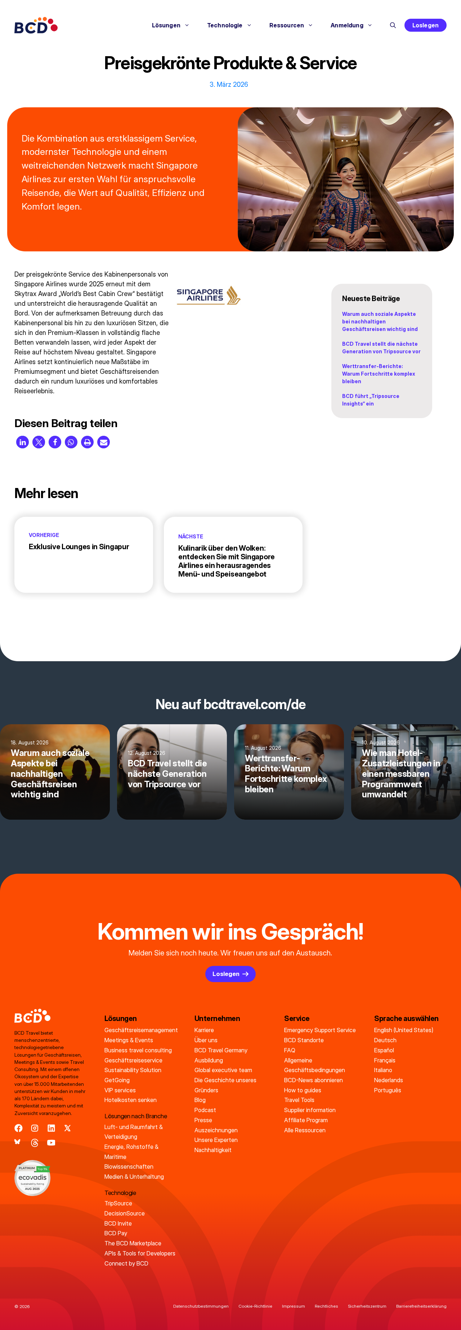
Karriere (204, 1030)
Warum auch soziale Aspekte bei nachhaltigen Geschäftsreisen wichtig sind (380, 321)
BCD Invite (118, 1223)
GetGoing (117, 1080)
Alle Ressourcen (305, 1130)
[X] (67, 1128)
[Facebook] (18, 1128)
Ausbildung (208, 1060)
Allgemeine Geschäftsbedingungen (314, 1065)
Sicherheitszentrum (367, 1306)
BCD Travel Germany (220, 1050)
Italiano (383, 1070)
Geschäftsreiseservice (133, 1060)
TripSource (118, 1203)
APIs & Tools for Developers (139, 1253)
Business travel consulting (138, 1050)
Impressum (293, 1306)
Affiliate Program (306, 1120)
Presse (203, 1120)
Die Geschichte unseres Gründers (225, 1085)
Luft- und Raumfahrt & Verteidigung (133, 1132)
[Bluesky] (18, 1143)
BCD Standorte (304, 1040)
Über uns (206, 1040)
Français (384, 1060)
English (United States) (403, 1030)
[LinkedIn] (51, 1128)
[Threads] (35, 1143)
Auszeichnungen (216, 1130)
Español (384, 1050)
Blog (200, 1099)
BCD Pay (115, 1233)
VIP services (120, 1090)
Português (387, 1090)
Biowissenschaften (128, 1166)
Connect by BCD (126, 1263)
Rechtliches (326, 1306)
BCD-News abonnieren (313, 1080)
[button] (392, 25)
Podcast (205, 1110)
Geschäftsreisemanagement (141, 1030)
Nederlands (388, 1080)
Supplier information (310, 1110)
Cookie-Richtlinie (255, 1306)
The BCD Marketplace (132, 1243)
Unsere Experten (216, 1139)
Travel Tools (299, 1099)
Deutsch (385, 1040)
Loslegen (425, 25)
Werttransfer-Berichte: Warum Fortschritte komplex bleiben (378, 373)
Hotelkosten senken (130, 1099)
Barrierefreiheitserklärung (421, 1306)
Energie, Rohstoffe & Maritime (131, 1151)
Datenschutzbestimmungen (201, 1306)
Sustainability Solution (132, 1070)
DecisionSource (124, 1213)
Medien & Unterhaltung (134, 1176)
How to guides (302, 1090)
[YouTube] (51, 1143)
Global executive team (223, 1070)
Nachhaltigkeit (213, 1150)
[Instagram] (35, 1128)
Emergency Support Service (320, 1030)
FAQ (289, 1050)
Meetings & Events (128, 1040)
